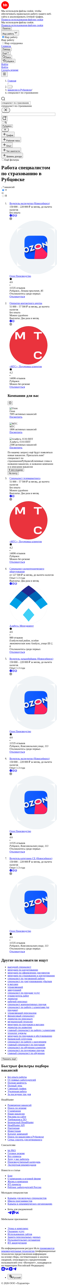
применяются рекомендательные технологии (27, 1249)
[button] (4, 64)
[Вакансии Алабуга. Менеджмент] (32, 605)
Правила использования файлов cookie (22, 25)
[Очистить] (5, 110)
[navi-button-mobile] (4, 74)
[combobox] (16, 103)
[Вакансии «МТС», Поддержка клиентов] (32, 345)
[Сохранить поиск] (4, 118)
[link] (6, 57)
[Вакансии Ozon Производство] (32, 248)
